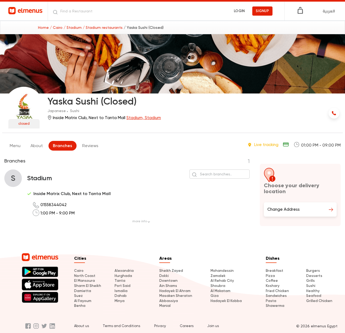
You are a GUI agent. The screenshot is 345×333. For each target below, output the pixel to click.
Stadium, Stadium (143, 117)
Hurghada (123, 276)
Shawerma (275, 306)
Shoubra (218, 286)
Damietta (82, 291)
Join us (213, 326)
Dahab (121, 296)
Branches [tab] (62, 145)
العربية (329, 11)
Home (44, 27)
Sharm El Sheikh (87, 286)
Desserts (314, 276)
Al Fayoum (82, 301)
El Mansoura (84, 281)
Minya (120, 301)
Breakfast (274, 271)
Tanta (120, 281)
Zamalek (218, 276)
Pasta (271, 301)
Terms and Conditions (121, 326)
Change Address (283, 209)
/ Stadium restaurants (103, 27)
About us (81, 326)
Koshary (273, 286)
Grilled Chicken (319, 301)
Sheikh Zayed (171, 271)
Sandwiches (276, 296)
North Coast (84, 276)
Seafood (313, 296)
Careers (187, 326)
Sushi (310, 286)
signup (262, 11)
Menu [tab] (15, 145)
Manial (165, 306)
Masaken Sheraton (175, 296)
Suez (78, 296)
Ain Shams (168, 286)
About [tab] (36, 145)
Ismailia (121, 291)
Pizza (270, 276)
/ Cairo (57, 27)
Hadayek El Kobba (226, 301)
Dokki (164, 276)
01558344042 (53, 204)
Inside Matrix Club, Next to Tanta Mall (72, 193)
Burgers (313, 271)
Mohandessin (222, 271)
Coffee (272, 281)
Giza (215, 296)
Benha (79, 306)
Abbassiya (168, 301)
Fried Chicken (277, 291)
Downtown (168, 281)
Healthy (313, 291)
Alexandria (124, 271)
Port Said (122, 286)
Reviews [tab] (90, 145)
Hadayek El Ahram (175, 291)
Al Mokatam (220, 291)
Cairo (79, 271)
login (239, 11)
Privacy (160, 326)
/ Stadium (73, 27)
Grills (310, 281)
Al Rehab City (222, 281)
